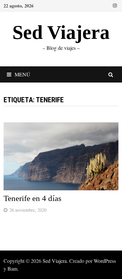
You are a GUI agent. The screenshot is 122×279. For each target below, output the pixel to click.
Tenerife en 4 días (32, 198)
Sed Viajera (61, 32)
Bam (12, 268)
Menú (22, 74)
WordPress (105, 260)
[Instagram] (114, 5)
